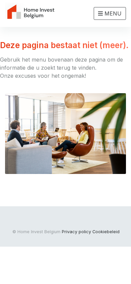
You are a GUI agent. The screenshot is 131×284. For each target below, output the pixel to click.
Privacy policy (76, 231)
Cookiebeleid (106, 231)
